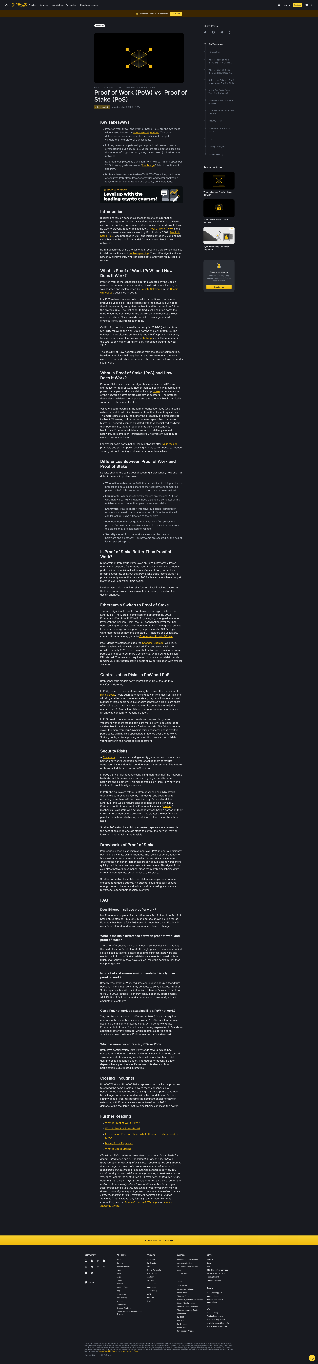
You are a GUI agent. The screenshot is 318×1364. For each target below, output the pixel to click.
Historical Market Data (216, 1273)
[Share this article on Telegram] (221, 32)
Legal (119, 1277)
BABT (149, 1294)
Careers (120, 1263)
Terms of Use (103, 1351)
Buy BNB (180, 1317)
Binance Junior (153, 1273)
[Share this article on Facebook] (213, 32)
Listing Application (184, 1263)
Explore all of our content (157, 1240)
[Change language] (307, 5)
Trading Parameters (215, 1316)
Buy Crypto (151, 1263)
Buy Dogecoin (182, 1324)
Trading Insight (213, 1277)
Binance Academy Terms (129, 1351)
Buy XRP (180, 1320)
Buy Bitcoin (181, 1313)
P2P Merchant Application (187, 1259)
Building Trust (122, 1287)
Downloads (121, 1305)
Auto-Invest (151, 1287)
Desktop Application (125, 1308)
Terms (119, 1280)
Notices (120, 1301)
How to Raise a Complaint (217, 1326)
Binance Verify (212, 1312)
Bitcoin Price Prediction (186, 1303)
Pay (148, 1266)
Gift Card (150, 1280)
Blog (118, 1291)
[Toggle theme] (312, 4)
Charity (149, 1301)
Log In (287, 5)
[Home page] (19, 5)
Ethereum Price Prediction (187, 1306)
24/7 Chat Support (214, 1293)
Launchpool (151, 1284)
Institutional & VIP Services (187, 1266)
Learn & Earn (182, 1286)
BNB (208, 1266)
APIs (208, 1309)
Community (121, 1294)
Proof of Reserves (214, 1280)
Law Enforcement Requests (218, 1323)
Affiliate (210, 1259)
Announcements (123, 1266)
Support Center (213, 1296)
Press (119, 1273)
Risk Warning (122, 1298)
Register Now (219, 287)
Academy (150, 1277)
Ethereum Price (183, 1296)
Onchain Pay (182, 1273)
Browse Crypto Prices (185, 1289)
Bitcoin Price (182, 1293)
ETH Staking (152, 1291)
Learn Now (176, 14)
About (119, 1259)
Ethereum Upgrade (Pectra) (188, 1310)
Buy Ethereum (182, 1327)
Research (150, 1298)
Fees (208, 1306)
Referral (210, 1263)
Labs (179, 1270)
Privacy (120, 1284)
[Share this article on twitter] (204, 32)
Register (297, 5)
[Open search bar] (278, 5)
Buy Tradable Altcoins (185, 1331)
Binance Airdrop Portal (216, 1319)
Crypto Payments (154, 1270)
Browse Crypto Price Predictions (190, 1300)
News (119, 1270)
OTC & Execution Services (217, 1270)
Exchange (151, 1259)
